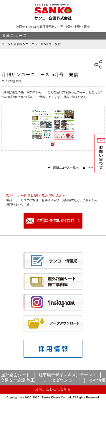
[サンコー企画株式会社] (53, 19)
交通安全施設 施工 (18, 380)
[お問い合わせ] (53, 227)
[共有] (98, 64)
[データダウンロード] (53, 330)
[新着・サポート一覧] (64, 168)
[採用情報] (53, 356)
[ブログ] (53, 267)
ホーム (5, 44)
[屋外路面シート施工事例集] (53, 288)
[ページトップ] (94, 168)
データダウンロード (61, 380)
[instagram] (53, 309)
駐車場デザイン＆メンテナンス (67, 374)
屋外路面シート (15, 374)
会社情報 (97, 380)
